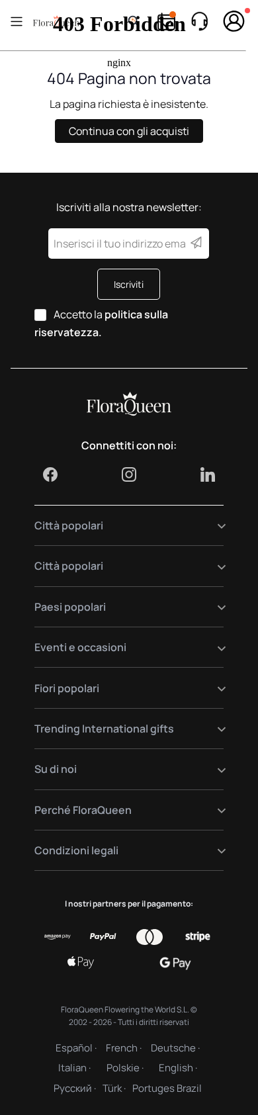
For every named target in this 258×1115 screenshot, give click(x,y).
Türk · (114, 1088)
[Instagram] (129, 474)
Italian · (74, 1068)
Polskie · (125, 1068)
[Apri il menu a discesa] (213, 526)
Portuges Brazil (167, 1088)
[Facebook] (50, 474)
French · (124, 1048)
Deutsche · (175, 1048)
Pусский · (75, 1088)
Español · (76, 1048)
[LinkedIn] (207, 474)
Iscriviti (129, 284)
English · (178, 1068)
